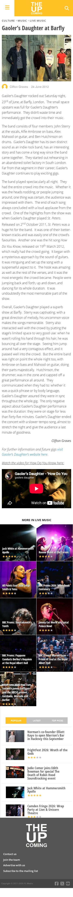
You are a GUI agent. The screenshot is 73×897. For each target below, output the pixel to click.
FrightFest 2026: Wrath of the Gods (47, 751)
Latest (37, 720)
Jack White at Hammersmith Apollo (46, 790)
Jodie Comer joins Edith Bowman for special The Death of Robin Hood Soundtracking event (43, 773)
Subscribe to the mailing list (20, 871)
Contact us (9, 854)
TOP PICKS (57, 720)
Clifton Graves (19, 87)
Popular (16, 720)
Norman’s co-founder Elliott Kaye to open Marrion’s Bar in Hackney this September (45, 735)
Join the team (11, 860)
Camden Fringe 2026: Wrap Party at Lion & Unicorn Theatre (45, 809)
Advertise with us (14, 865)
